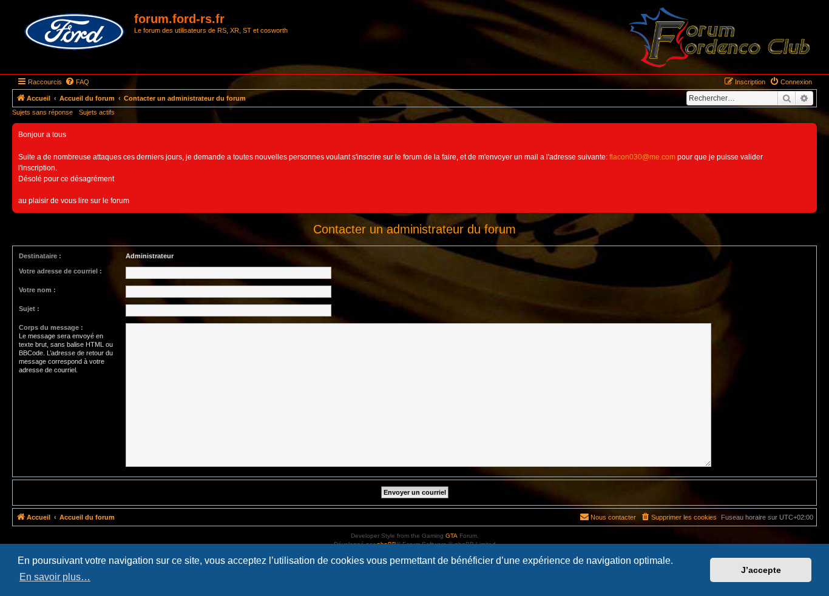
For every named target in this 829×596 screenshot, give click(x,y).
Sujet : (29, 308)
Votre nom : (37, 289)
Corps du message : (51, 327)
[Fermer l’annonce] (807, 132)
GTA (451, 535)
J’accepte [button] (761, 570)
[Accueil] (74, 32)
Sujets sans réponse (42, 112)
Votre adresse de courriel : (60, 271)
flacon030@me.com (642, 157)
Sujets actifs (97, 112)
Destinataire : (40, 255)
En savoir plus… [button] (54, 577)
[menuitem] (77, 82)
